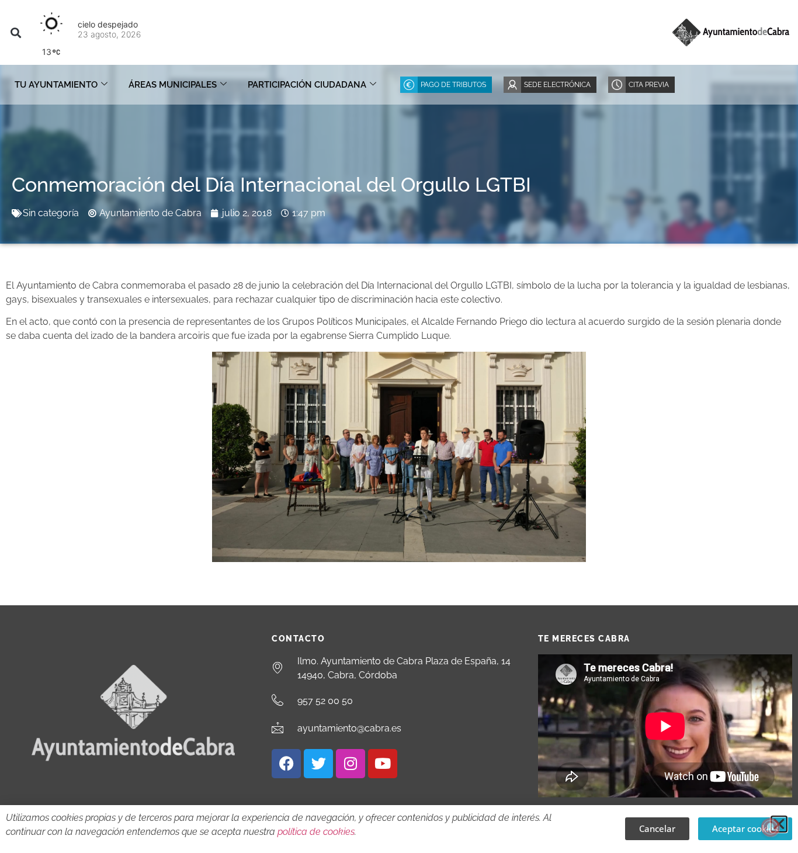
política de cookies (316, 831)
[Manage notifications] (770, 827)
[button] (15, 32)
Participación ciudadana (307, 84)
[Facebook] (286, 763)
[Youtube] (382, 763)
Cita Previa (649, 85)
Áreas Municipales (173, 84)
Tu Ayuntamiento (56, 84)
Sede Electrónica (557, 85)
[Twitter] (318, 763)
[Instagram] (350, 763)
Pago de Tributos (453, 85)
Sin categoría (51, 213)
